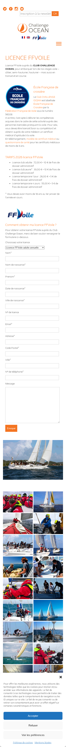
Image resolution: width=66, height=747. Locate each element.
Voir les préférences (33, 735)
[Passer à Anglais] (28, 37)
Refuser (33, 725)
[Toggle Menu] (59, 43)
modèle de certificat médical (41, 138)
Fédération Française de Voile (20, 110)
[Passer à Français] (23, 37)
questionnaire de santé (17, 142)
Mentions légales (43, 742)
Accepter (33, 715)
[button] (60, 677)
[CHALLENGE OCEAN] (33, 27)
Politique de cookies (23, 742)
